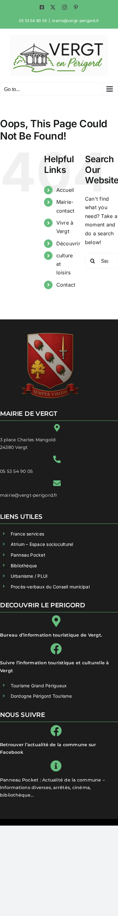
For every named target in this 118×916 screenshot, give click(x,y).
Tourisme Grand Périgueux (39, 685)
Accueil (65, 190)
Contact (66, 285)
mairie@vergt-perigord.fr (75, 20)
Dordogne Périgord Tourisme (41, 696)
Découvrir (68, 243)
